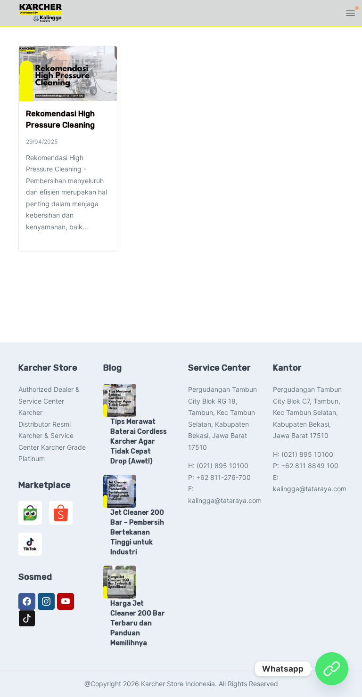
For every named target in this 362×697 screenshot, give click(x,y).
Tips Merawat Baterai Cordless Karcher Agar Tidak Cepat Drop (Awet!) (138, 441)
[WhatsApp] (331, 668)
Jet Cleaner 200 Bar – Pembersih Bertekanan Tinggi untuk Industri (137, 532)
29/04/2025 (42, 141)
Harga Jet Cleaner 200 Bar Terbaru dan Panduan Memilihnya (137, 623)
